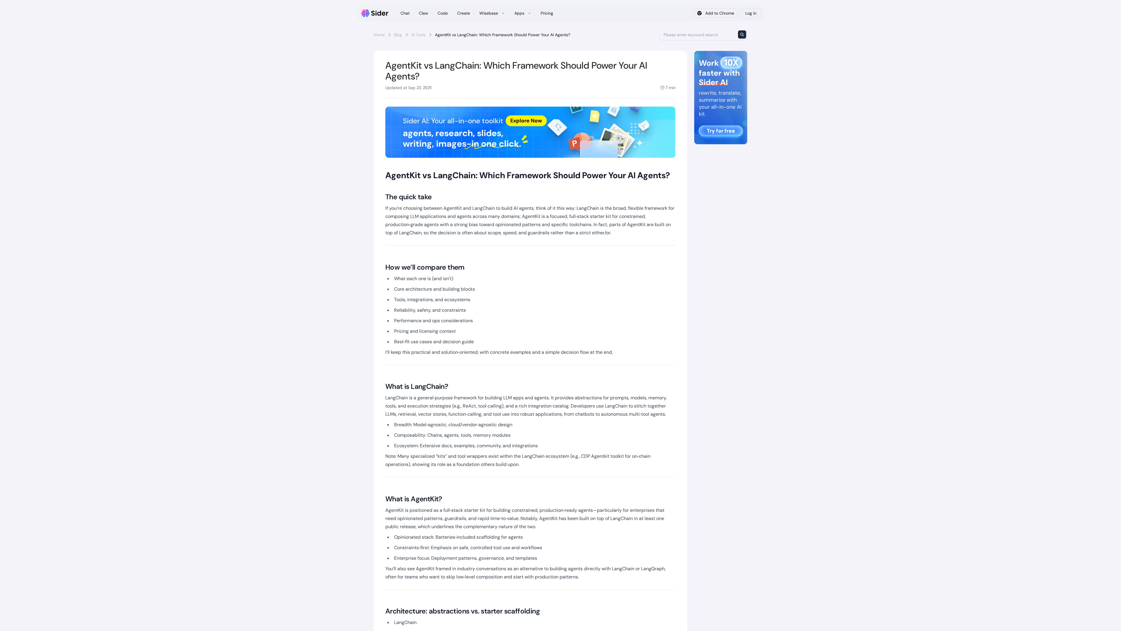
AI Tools (418, 34)
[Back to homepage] (375, 13)
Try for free (721, 130)
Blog (398, 34)
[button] (530, 132)
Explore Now (526, 120)
